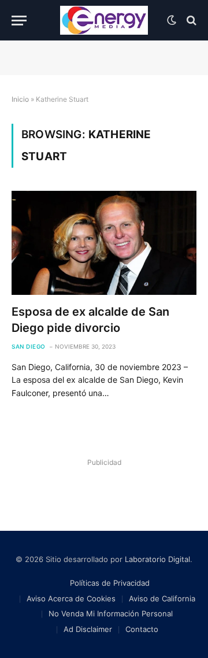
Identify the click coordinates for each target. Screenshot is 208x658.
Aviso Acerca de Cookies (71, 598)
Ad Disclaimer (88, 629)
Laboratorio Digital (157, 559)
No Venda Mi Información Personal (111, 613)
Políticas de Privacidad (110, 582)
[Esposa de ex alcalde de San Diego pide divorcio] (104, 243)
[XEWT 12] (104, 20)
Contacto (141, 629)
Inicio (20, 99)
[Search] (190, 21)
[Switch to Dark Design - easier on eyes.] (171, 20)
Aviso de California (162, 598)
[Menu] (19, 21)
